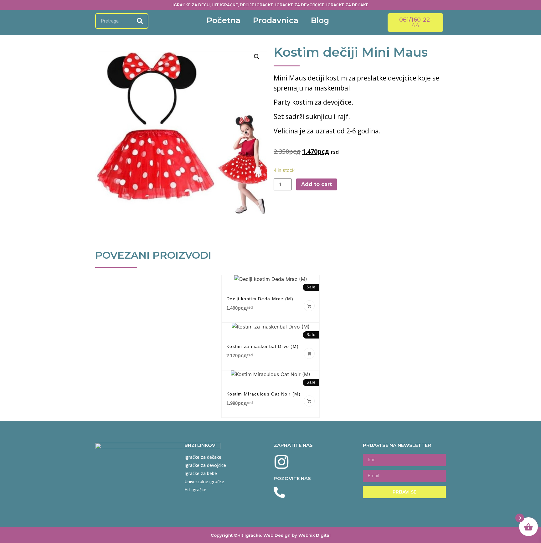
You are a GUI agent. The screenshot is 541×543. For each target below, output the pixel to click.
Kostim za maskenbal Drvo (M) (262, 346)
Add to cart (316, 184)
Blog (320, 20)
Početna (223, 20)
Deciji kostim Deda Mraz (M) (259, 298)
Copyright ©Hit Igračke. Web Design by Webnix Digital (271, 535)
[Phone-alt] (279, 492)
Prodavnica (275, 20)
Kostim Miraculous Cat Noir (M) (263, 393)
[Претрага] (140, 21)
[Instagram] (282, 462)
